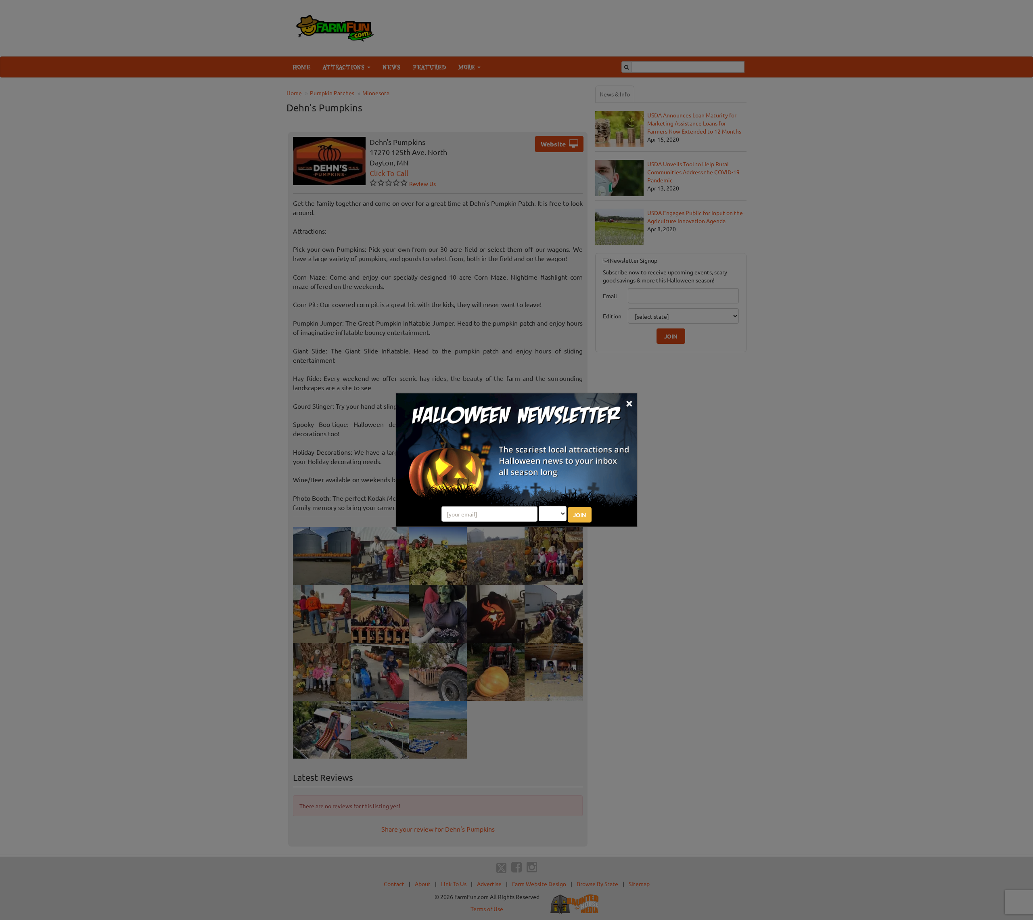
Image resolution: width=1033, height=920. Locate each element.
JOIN (579, 515)
